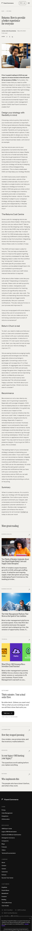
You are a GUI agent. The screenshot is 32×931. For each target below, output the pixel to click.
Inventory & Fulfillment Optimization (11, 834)
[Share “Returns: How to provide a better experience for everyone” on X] (9, 36)
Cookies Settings (8, 929)
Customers (5, 871)
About (3, 862)
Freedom (4, 896)
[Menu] (28, 3)
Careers (4, 868)
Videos (3, 850)
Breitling (4, 899)
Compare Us (5, 841)
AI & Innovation (6, 819)
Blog (3, 11)
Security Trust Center (7, 878)
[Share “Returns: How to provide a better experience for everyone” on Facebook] (7, 36)
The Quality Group (7, 902)
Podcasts (4, 847)
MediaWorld (5, 893)
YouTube (16, 916)
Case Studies (5, 905)
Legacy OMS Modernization (9, 831)
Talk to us (6, 713)
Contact (4, 865)
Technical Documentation (9, 853)
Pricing (3, 810)
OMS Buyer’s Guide (7, 828)
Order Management (7, 813)
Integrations (5, 816)
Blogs (3, 844)
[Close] (30, 918)
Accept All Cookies (23, 929)
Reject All (16, 929)
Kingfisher (4, 887)
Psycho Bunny (5, 890)
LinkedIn (6, 916)
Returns (9, 11)
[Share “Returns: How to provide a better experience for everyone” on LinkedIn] (12, 36)
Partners (4, 875)
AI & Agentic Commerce (8, 838)
